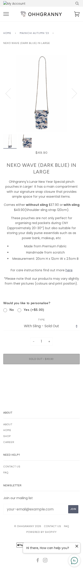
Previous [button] (10, 93)
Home (7, 33)
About (7, 424)
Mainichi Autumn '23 (34, 33)
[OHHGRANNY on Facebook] (37, 561)
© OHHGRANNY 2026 (27, 526)
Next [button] (72, 93)
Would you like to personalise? (26, 303)
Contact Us (11, 466)
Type (41, 320)
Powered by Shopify (41, 532)
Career (8, 442)
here (69, 270)
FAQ (5, 472)
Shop (7, 436)
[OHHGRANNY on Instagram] (45, 561)
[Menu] (6, 14)
